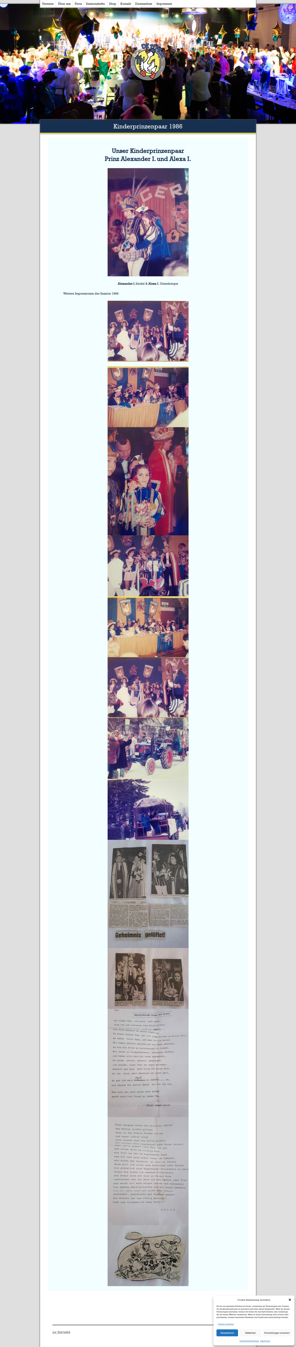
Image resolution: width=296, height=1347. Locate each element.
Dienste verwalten (226, 1324)
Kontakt (125, 3)
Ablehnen (250, 1332)
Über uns (64, 3)
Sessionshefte (95, 3)
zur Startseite (61, 1332)
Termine (48, 3)
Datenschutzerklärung (249, 1341)
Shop (112, 3)
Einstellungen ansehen (277, 1332)
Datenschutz (143, 3)
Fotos (78, 3)
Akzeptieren (227, 1332)
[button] (289, 1299)
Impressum (265, 1341)
